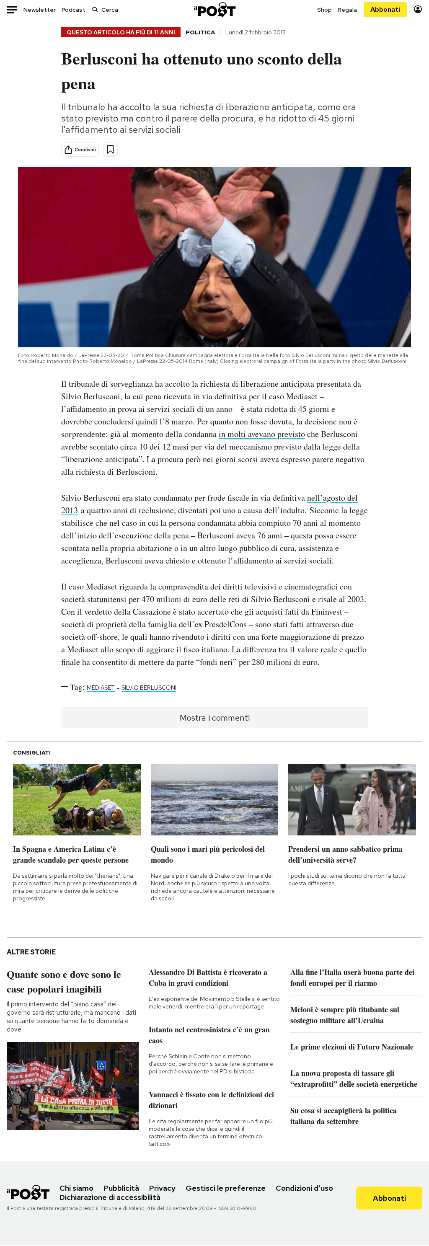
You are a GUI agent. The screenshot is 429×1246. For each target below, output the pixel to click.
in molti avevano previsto (262, 433)
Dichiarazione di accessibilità (109, 1197)
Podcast (73, 9)
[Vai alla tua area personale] (417, 9)
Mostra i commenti (215, 717)
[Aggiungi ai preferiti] (110, 149)
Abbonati (385, 9)
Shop (324, 9)
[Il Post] (214, 9)
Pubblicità (121, 1188)
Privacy (162, 1188)
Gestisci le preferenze (226, 1188)
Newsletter (39, 9)
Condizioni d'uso (304, 1188)
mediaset (101, 687)
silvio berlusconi (148, 687)
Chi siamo (76, 1188)
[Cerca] (95, 9)
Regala (347, 9)
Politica (200, 32)
